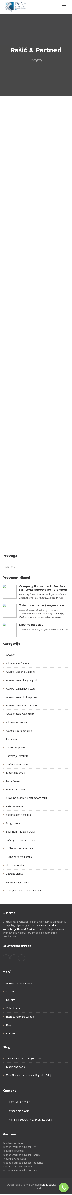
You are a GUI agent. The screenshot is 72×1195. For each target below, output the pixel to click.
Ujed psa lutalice (15, 865)
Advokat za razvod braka (20, 713)
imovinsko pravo (15, 747)
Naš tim (10, 1000)
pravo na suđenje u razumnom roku (26, 798)
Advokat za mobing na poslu (22, 680)
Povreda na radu (15, 789)
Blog (8, 1025)
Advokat (9, 167)
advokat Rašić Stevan (18, 663)
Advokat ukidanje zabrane (33, 167)
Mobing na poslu (31, 624)
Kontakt (10, 1033)
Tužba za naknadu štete (19, 848)
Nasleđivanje (43, 299)
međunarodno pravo (18, 764)
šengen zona (36, 179)
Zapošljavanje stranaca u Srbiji (23, 890)
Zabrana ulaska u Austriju (22, 412)
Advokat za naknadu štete (20, 688)
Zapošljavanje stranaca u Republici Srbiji (28, 1075)
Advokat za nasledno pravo (34, 292)
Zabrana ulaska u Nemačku (23, 532)
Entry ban (41, 173)
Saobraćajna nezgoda (18, 814)
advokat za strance (17, 722)
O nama (10, 991)
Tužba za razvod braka (19, 856)
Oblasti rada (13, 1008)
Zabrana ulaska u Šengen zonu (26, 186)
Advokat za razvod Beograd (22, 705)
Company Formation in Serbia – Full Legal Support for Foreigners (43, 588)
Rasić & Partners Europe (20, 1016)
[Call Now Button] (64, 1187)
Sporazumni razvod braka (20, 831)
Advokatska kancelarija (18, 173)
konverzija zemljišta (17, 756)
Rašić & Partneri (14, 179)
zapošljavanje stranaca (19, 882)
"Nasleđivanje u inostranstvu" (25, 312)
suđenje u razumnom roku (21, 840)
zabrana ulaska (56, 179)
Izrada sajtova (49, 1184)
